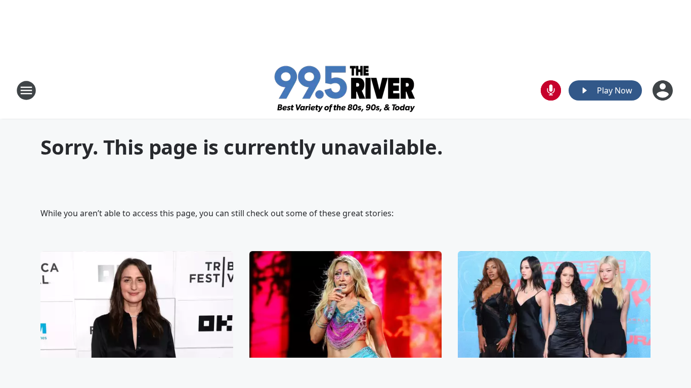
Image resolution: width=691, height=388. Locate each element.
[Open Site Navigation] (26, 90)
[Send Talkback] (551, 90)
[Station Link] (346, 90)
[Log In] (664, 90)
